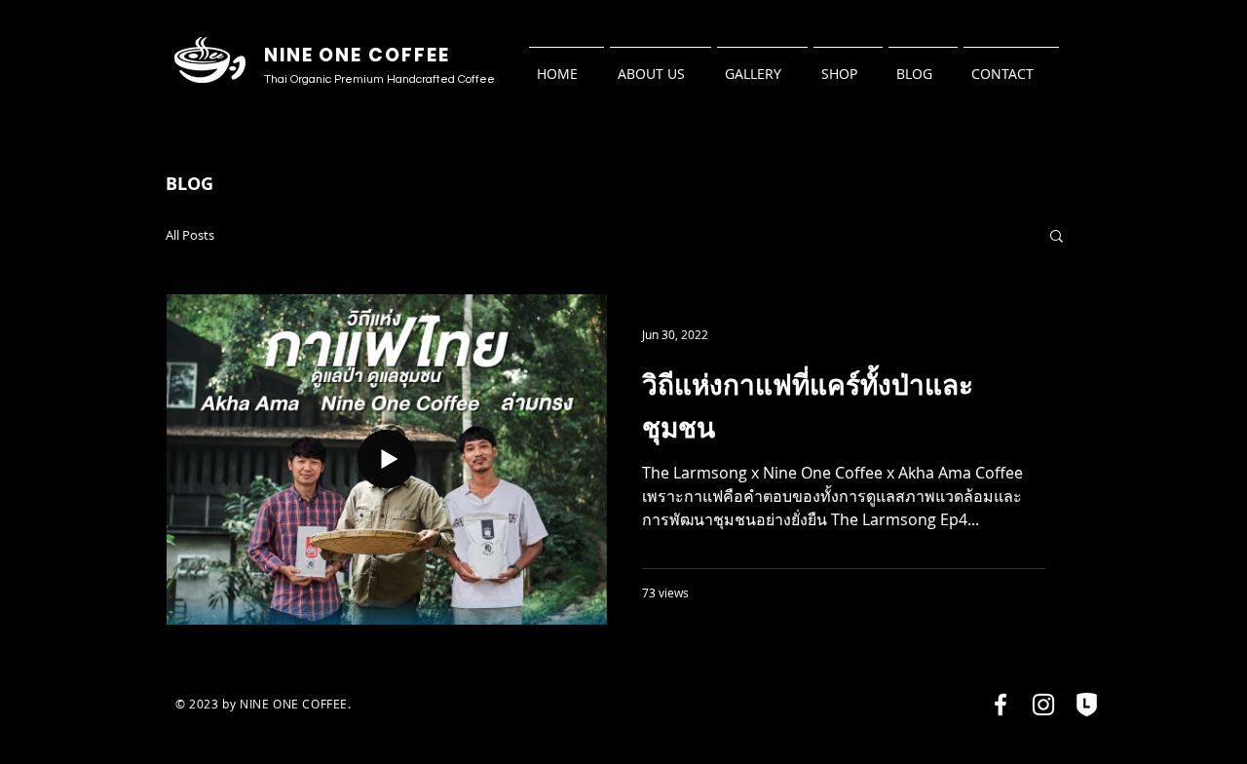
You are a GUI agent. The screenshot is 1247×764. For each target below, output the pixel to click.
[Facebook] (1000, 704)
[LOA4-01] (1086, 704)
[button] (1056, 237)
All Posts (190, 235)
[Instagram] (1043, 704)
